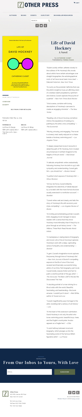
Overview (6, 101)
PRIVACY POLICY (62, 399)
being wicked (76, 399)
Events (33, 15)
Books (23, 15)
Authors (13, 15)
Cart (77, 3)
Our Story (45, 15)
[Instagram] (45, 25)
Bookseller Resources (63, 15)
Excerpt (5, 105)
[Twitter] (41, 25)
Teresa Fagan (68, 60)
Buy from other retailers (21, 109)
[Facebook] (37, 25)
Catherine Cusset (64, 58)
